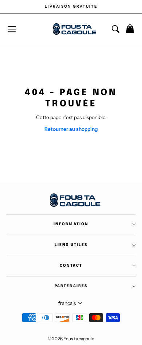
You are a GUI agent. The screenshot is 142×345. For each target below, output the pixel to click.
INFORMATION (71, 224)
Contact (71, 265)
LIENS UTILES (71, 245)
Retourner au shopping (71, 129)
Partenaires (71, 286)
